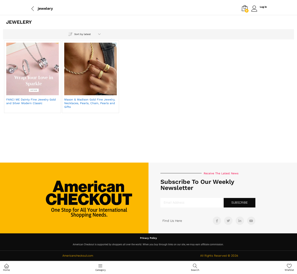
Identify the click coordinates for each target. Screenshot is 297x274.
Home (6, 270)
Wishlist (289, 270)
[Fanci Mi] (22, 92)
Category (100, 270)
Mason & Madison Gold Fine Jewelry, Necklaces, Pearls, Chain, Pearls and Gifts (89, 103)
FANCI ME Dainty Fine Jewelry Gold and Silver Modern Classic (31, 101)
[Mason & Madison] (80, 92)
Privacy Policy (148, 238)
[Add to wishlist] (41, 92)
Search (195, 270)
